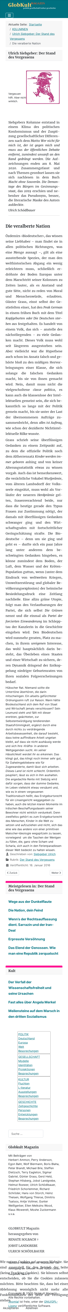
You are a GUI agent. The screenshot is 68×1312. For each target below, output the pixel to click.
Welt (21, 1046)
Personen (24, 1110)
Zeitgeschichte (28, 1106)
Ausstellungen (27, 1092)
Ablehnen (32, 1308)
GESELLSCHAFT (29, 1057)
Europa (23, 1042)
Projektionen (26, 1069)
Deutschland (26, 1038)
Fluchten (23, 1083)
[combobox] (25, 1134)
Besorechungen (28, 1051)
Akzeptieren (11, 1308)
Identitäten (25, 1065)
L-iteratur (24, 1087)
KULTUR (23, 1079)
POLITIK (23, 1034)
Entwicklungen (27, 1114)
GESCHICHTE (27, 1102)
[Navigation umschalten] (9, 15)
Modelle (23, 1061)
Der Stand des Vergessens (37, 859)
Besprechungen (28, 1073)
